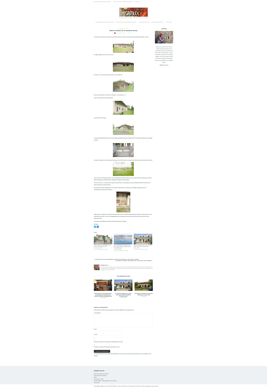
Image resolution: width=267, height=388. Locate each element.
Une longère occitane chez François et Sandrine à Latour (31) (144, 294)
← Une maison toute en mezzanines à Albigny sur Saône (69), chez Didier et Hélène (116, 259)
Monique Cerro (104, 265)
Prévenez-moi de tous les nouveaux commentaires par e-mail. (108, 341)
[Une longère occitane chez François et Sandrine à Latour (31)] (144, 285)
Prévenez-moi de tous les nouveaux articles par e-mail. (106, 346)
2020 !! (95, 377)
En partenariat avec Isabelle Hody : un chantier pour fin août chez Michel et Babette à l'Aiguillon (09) (103, 295)
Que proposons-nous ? (158, 22)
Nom (95, 329)
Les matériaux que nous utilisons (105, 22)
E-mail (96, 334)
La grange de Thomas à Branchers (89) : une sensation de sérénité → (134, 260)
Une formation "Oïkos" (99, 379)
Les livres (168, 22)
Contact (137, 1)
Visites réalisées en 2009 (123, 28)
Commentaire (97, 312)
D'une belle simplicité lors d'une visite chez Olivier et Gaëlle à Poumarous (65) (143, 245)
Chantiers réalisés (144, 22)
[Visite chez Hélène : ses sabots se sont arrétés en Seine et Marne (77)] (103, 239)
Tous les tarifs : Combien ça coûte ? (123, 1)
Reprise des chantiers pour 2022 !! (101, 373)
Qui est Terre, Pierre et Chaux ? (102, 1)
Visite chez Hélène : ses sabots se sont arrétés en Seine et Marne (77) (102, 245)
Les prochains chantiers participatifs (126, 22)
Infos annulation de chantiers (100, 375)
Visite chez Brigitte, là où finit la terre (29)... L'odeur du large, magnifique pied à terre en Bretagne (122, 246)
